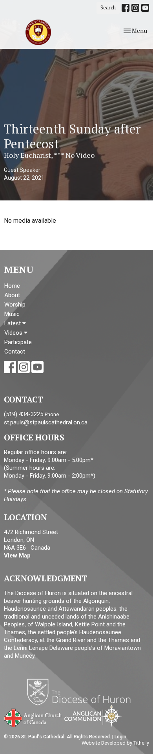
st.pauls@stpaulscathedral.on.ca (45, 422)
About (12, 295)
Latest (13, 323)
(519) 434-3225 (23, 414)
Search (108, 7)
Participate (18, 342)
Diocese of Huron (81, 691)
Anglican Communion (93, 715)
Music (12, 313)
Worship (15, 304)
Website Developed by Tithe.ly (115, 743)
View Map (17, 555)
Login (120, 737)
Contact (14, 351)
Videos (14, 332)
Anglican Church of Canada (33, 717)
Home (12, 285)
